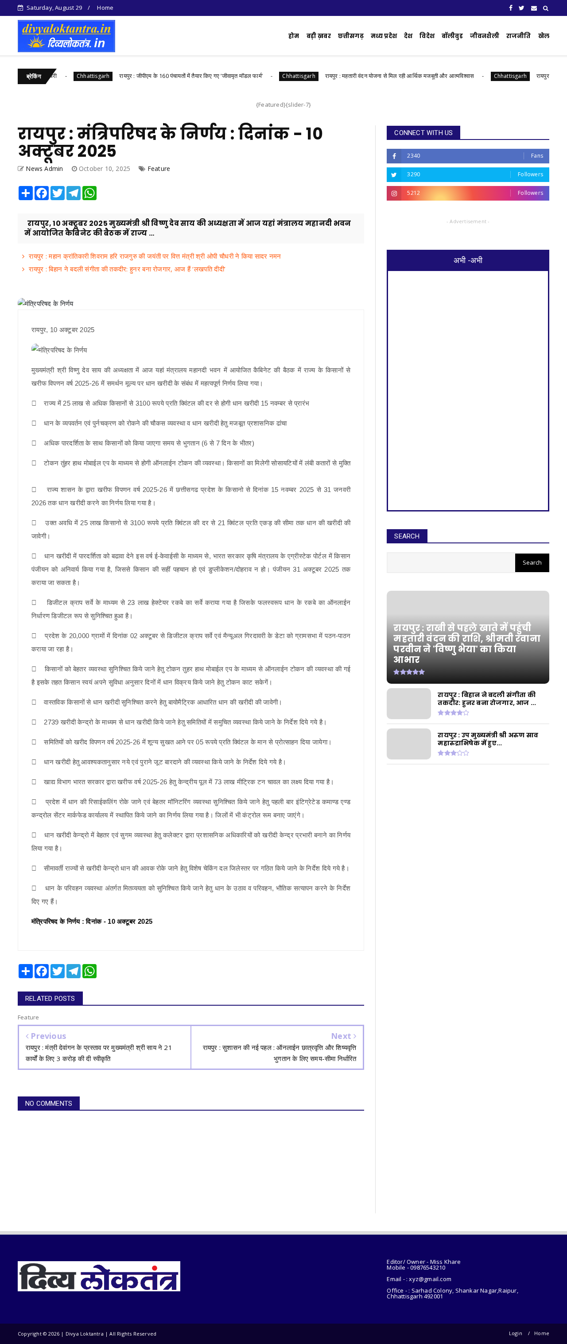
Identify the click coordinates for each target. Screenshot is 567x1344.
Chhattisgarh (61, 76)
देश (408, 36)
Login (515, 1333)
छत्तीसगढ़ (351, 36)
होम (293, 36)
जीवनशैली (484, 36)
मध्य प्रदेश (384, 36)
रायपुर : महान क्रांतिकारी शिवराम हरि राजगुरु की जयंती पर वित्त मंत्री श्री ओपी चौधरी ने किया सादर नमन (155, 256)
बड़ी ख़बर (319, 36)
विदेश (427, 36)
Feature (159, 168)
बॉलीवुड (452, 36)
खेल (543, 36)
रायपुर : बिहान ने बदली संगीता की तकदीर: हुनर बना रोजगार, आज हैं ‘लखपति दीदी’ (127, 268)
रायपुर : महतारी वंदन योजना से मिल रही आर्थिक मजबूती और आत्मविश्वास (368, 76)
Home (105, 8)
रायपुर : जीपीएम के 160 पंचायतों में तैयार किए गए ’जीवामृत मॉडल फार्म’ (159, 76)
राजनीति (518, 36)
